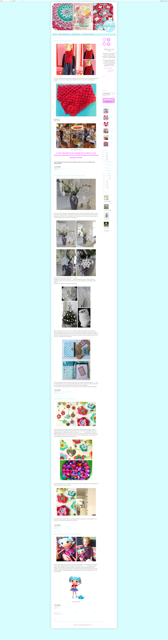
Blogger (92, 624)
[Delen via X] (57, 167)
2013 (105, 156)
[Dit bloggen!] (56, 167)
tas (106, 621)
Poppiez (84, 566)
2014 (105, 154)
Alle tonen (112, 232)
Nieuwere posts (57, 611)
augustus (107, 179)
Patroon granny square (110, 110)
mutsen (100, 621)
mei (106, 184)
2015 (105, 152)
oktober (106, 175)
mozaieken (96, 621)
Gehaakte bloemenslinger (65, 399)
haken (58, 169)
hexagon (88, 621)
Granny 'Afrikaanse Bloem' (111, 117)
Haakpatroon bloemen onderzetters (111, 130)
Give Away (59, 393)
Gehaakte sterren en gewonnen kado (69, 176)
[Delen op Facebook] (58, 167)
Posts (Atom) (63, 613)
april (106, 186)
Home (54, 34)
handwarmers (85, 621)
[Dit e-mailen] (55, 167)
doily (57, 621)
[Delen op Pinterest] (60, 167)
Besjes (94, 382)
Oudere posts (95, 611)
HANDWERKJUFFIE (108, 212)
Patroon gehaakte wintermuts (111, 136)
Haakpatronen (76, 34)
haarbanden (75, 621)
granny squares (62, 621)
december (107, 161)
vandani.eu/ (106, 229)
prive (61, 169)
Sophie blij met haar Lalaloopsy (67, 534)
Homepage (76, 611)
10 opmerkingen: (68, 606)
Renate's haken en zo (108, 221)
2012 (105, 157)
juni (106, 182)
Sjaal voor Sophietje (62, 41)
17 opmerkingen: (68, 391)
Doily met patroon (111, 143)
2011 (105, 159)
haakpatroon (64, 393)
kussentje (93, 621)
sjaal (105, 621)
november (107, 173)
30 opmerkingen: (68, 526)
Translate (112, 95)
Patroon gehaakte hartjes (111, 123)
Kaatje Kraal (81, 432)
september (107, 177)
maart (106, 188)
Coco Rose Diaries (108, 194)
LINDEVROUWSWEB (108, 203)
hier (73, 277)
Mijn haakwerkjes (64, 34)
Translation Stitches (87, 34)
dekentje (55, 621)
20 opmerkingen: (68, 168)
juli (105, 181)
